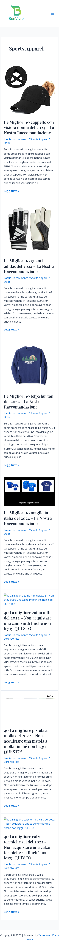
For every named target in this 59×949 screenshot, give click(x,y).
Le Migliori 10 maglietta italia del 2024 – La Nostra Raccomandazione (28, 518)
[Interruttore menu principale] (52, 13)
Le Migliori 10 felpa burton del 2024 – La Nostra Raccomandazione (28, 401)
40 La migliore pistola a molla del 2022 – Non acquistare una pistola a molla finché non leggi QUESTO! (25, 740)
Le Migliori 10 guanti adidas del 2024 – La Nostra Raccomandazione (29, 266)
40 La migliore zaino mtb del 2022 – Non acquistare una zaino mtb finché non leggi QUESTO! (28, 620)
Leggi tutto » (11, 191)
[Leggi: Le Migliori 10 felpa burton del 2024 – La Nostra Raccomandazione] (29, 365)
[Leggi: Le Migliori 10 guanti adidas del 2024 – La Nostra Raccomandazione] (29, 228)
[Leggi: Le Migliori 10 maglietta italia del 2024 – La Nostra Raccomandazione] (29, 491)
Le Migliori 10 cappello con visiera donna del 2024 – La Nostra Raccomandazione (29, 127)
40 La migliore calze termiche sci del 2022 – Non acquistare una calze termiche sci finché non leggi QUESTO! (27, 847)
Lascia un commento (16, 139)
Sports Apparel (39, 139)
